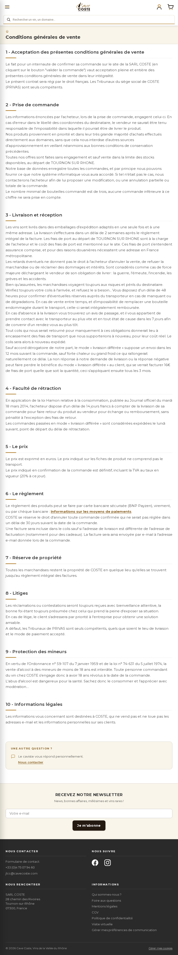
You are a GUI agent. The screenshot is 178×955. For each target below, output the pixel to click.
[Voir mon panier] (170, 7)
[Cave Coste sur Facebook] (96, 864)
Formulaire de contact (22, 861)
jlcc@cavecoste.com (22, 873)
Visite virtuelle (102, 924)
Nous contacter (30, 762)
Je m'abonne (89, 825)
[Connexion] (159, 7)
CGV (95, 912)
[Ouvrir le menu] (7, 7)
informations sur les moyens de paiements (91, 511)
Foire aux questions (106, 900)
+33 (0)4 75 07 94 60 (20, 867)
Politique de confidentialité (112, 918)
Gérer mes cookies (160, 948)
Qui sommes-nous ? (106, 894)
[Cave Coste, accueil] (83, 7)
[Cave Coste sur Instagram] (109, 864)
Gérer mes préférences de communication (124, 930)
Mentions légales (104, 906)
